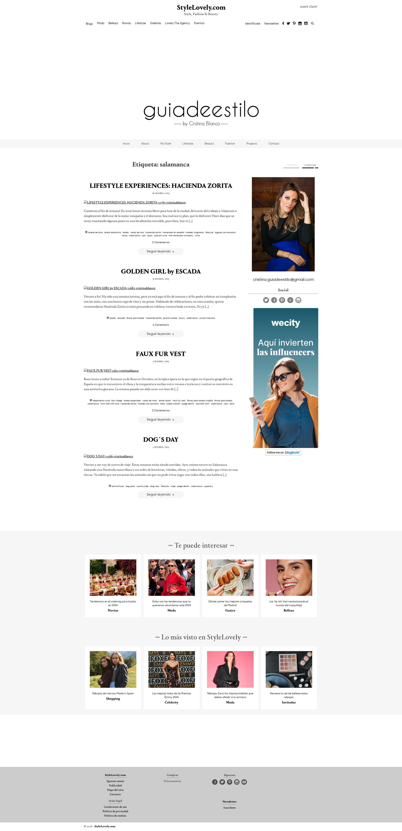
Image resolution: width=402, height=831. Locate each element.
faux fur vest (179, 400)
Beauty (209, 143)
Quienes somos (115, 781)
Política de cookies (115, 815)
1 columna (291, 164)
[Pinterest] (294, 23)
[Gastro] (230, 594)
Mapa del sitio (115, 790)
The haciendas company (181, 235)
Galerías (155, 23)
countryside (142, 486)
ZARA (232, 403)
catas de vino (137, 232)
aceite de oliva (95, 232)
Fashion (230, 143)
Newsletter (271, 23)
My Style (165, 143)
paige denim (188, 403)
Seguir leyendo (159, 251)
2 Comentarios (161, 242)
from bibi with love (109, 403)
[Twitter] (288, 23)
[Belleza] (289, 594)
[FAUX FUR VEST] (161, 370)
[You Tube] (306, 23)
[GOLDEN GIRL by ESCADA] (161, 288)
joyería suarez (170, 317)
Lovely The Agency (177, 23)
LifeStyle (209, 232)
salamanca (134, 235)
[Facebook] (283, 23)
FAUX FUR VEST (161, 354)
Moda (100, 23)
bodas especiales (132, 400)
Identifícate (252, 23)
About (145, 143)
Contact (273, 143)
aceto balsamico (112, 232)
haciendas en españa (173, 232)
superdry (208, 486)
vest (226, 403)
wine (197, 235)
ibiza (162, 403)
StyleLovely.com (201, 7)
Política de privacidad (115, 811)
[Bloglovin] (290, 300)
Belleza (113, 23)
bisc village (116, 400)
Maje (172, 486)
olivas (125, 235)
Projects (251, 143)
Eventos (199, 23)
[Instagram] (300, 23)
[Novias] (113, 594)
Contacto (115, 794)
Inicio (126, 143)
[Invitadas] (289, 686)
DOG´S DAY (160, 440)
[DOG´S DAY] (161, 456)
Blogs (89, 24)
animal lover (118, 486)
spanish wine (160, 235)
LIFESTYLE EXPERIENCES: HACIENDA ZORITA (161, 186)
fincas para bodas (135, 317)
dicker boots (165, 400)
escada (121, 317)
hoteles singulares (195, 232)
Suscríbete (229, 807)
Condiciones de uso (115, 807)
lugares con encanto (225, 232)
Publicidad (115, 785)
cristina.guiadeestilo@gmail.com (283, 279)
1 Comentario (161, 324)
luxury (182, 317)
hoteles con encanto (148, 403)
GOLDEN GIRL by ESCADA (161, 271)
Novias (126, 23)
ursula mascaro (207, 317)
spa (144, 235)
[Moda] (171, 594)
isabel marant (173, 403)
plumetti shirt (202, 403)
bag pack (130, 486)
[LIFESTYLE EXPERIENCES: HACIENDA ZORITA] (161, 202)
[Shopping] (113, 686)
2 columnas (310, 164)
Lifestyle (140, 23)
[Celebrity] (171, 686)
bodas (126, 232)
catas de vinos (150, 400)
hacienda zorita (153, 232)
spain (149, 235)
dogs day (154, 486)
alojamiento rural (101, 400)
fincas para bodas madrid (200, 400)
